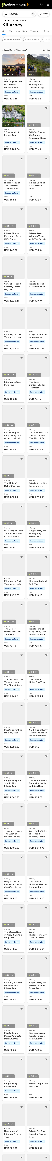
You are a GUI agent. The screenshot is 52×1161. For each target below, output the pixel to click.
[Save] (21, 57)
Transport (35, 31)
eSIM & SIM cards (12, 39)
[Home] (15, 4)
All (3, 31)
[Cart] (41, 4)
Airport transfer (32, 39)
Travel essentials (18, 31)
